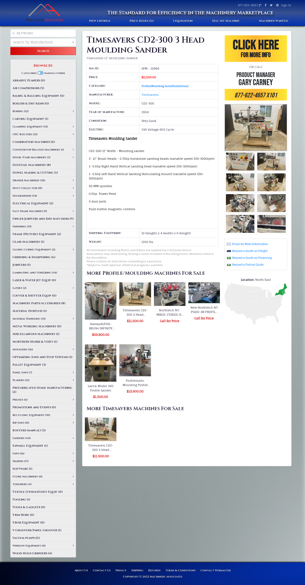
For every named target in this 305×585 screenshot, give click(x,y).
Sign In (286, 5)
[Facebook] (265, 5)
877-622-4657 (248, 5)
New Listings (99, 21)
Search (43, 51)
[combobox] (43, 42)
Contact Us (102, 570)
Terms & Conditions (180, 570)
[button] (255, 68)
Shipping (137, 570)
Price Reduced (141, 21)
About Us (81, 570)
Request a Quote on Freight (249, 251)
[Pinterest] (276, 5)
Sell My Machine (225, 21)
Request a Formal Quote (248, 264)
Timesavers (150, 94)
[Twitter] (270, 5)
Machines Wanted (273, 21)
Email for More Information (250, 244)
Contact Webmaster (215, 570)
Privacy (121, 570)
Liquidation (183, 21)
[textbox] (43, 42)
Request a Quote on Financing (252, 257)
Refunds (154, 570)
